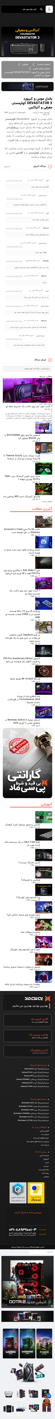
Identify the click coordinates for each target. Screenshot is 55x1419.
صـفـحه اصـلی (44, 1155)
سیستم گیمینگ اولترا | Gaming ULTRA (35, 1086)
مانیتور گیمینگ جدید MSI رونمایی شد (21, 496)
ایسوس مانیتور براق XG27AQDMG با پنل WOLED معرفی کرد (22, 437)
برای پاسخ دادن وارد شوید (14, 181)
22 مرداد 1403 (34, 827)
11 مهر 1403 (35, 556)
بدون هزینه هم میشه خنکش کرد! (23, 914)
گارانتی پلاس (44, 1131)
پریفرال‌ (14, 127)
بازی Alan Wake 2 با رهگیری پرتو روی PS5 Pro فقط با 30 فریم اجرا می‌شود (22, 572)
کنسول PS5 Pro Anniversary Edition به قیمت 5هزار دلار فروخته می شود (21, 660)
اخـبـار (47, 1162)
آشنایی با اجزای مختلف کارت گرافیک (22, 824)
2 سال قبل (48, 409)
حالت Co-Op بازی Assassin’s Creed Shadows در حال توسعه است (22, 531)
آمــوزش (46, 1159)
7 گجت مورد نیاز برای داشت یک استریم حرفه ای (29, 406)
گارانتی (19, 153)
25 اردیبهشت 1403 (33, 900)
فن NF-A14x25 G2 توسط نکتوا (25, 678)
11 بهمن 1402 (34, 935)
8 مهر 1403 (35, 726)
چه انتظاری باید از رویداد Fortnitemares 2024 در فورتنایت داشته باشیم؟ (23, 699)
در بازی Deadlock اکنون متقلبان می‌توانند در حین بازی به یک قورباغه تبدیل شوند (22, 638)
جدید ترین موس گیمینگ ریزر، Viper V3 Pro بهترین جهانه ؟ (22, 478)
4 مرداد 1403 (35, 865)
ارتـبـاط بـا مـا (45, 1145)
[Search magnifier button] (41, 9)
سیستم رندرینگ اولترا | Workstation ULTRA (33, 1120)
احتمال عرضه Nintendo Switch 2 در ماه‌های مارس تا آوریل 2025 (22, 721)
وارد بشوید (28, 369)
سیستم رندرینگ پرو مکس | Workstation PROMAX (31, 1113)
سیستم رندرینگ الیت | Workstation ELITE (34, 1117)
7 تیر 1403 (36, 883)
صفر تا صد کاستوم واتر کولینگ (25, 949)
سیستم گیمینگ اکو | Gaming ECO (36, 1069)
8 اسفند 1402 (35, 917)
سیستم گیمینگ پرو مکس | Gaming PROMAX (32, 1079)
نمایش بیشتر (47, 420)
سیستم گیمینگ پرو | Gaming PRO (36, 1076)
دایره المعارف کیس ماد (41, 1138)
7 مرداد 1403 (35, 848)
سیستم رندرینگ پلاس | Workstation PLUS (34, 1106)
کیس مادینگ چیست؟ (29, 862)
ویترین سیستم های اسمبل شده (38, 1141)
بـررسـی (46, 1166)
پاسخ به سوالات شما (30, 932)
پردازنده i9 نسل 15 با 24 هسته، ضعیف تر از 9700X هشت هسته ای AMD (22, 614)
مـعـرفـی (46, 1177)
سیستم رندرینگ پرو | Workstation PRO (35, 1110)
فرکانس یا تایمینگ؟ (30, 880)
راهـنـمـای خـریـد (44, 1170)
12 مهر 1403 (35, 535)
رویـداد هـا (45, 1173)
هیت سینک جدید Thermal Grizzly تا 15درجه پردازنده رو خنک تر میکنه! (22, 457)
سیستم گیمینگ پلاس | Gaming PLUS (35, 1072)
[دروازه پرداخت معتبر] (36, 1202)
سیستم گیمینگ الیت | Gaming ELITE (35, 1083)
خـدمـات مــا (45, 1134)
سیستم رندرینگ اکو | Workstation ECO (35, 1103)
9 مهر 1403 (35, 664)
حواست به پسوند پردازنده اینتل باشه (22, 984)
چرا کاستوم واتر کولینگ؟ (28, 897)
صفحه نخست (43, 64)
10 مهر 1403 (35, 620)
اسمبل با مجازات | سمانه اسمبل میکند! (22, 967)
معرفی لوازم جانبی (41, 68)
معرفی (25, 64)
